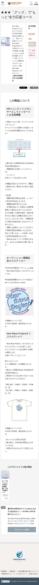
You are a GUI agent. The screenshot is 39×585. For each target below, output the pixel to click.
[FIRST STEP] (14, 3)
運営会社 (12, 571)
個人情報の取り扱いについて (27, 571)
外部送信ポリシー (7, 574)
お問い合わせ (33, 574)
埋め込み (34, 87)
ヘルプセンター (21, 574)
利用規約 (4, 571)
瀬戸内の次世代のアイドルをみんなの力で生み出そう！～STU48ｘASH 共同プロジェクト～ (22, 511)
